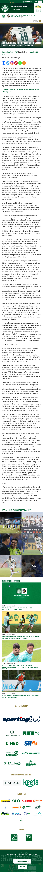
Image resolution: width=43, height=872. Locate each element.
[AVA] (37, 813)
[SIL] (31, 743)
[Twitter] (7, 63)
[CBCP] (29, 838)
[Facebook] (3, 63)
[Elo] (16, 801)
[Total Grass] (5, 813)
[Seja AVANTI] (38, 6)
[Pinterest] (16, 63)
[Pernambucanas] (5, 801)
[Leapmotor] (12, 733)
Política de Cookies (22, 861)
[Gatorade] (37, 801)
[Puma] (31, 733)
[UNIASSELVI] (31, 753)
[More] (24, 63)
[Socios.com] (27, 807)
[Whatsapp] (20, 63)
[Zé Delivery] (37, 807)
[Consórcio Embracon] (12, 753)
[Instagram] (12, 63)
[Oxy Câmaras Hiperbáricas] (27, 813)
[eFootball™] (21, 820)
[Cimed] (12, 743)
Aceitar (22, 866)
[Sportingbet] (21, 719)
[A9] (5, 807)
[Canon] (27, 801)
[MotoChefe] (31, 763)
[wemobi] (16, 807)
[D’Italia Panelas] (12, 763)
